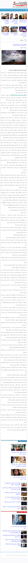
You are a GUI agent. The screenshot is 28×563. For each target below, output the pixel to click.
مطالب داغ (23, 10)
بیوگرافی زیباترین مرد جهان (14, 33)
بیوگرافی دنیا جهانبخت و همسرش (6, 21)
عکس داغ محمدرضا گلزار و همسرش (23, 34)
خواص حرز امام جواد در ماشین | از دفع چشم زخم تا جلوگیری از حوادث (11, 531)
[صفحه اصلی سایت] (26, 10)
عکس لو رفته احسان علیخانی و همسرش (14, 21)
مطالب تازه (16, 10)
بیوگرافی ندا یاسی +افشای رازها (5, 33)
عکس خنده (4, 10)
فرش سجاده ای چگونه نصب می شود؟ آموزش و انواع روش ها (12, 540)
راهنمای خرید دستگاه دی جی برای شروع (12, 502)
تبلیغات (11, 10)
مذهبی (21, 47)
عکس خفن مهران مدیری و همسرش (22, 20)
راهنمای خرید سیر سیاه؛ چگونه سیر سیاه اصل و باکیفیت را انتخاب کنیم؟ (11, 488)
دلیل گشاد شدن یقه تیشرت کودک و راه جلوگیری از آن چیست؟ (12, 497)
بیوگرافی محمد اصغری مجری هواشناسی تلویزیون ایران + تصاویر (12, 483)
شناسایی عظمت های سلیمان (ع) (19, 45)
